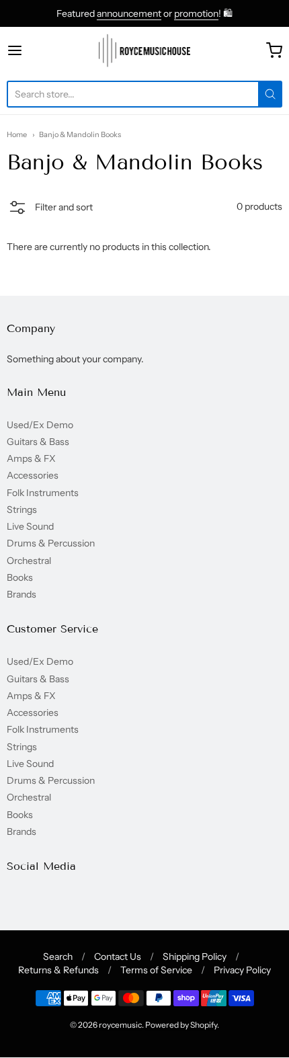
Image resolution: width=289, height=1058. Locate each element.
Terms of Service (156, 970)
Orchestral (29, 561)
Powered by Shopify (181, 1025)
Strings (22, 509)
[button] (50, 209)
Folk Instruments (43, 493)
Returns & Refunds (58, 970)
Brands (21, 594)
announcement (129, 13)
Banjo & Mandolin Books (80, 134)
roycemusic (120, 1025)
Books (20, 577)
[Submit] (270, 94)
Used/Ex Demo (40, 425)
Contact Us (117, 956)
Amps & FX (31, 458)
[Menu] (34, 50)
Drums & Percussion (51, 543)
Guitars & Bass (38, 442)
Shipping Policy (194, 956)
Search (58, 956)
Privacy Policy (242, 970)
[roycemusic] (145, 50)
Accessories (32, 475)
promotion (196, 13)
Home (17, 134)
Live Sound (30, 526)
